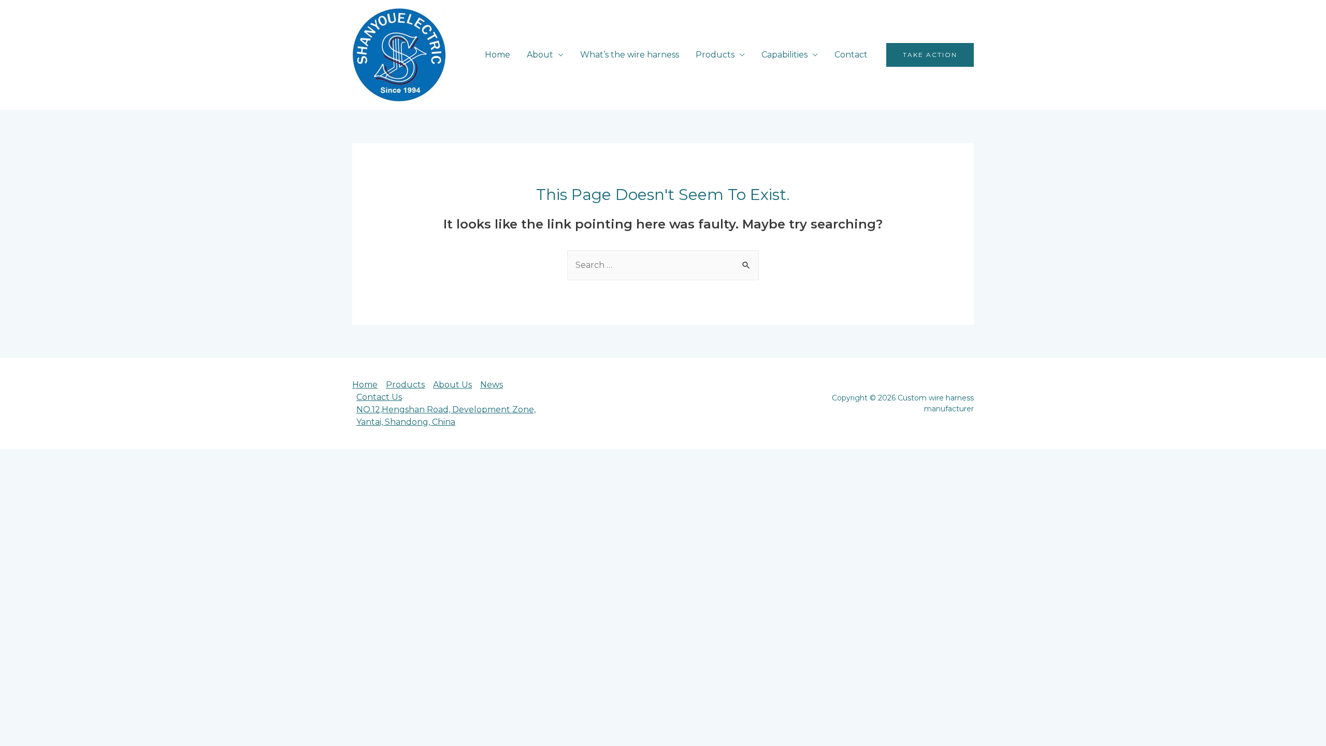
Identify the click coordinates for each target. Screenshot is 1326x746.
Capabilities (784, 55)
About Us (452, 385)
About (540, 55)
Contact (851, 55)
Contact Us (379, 397)
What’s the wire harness (629, 55)
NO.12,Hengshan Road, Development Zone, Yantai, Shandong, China (446, 416)
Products (715, 55)
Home (497, 55)
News (491, 385)
